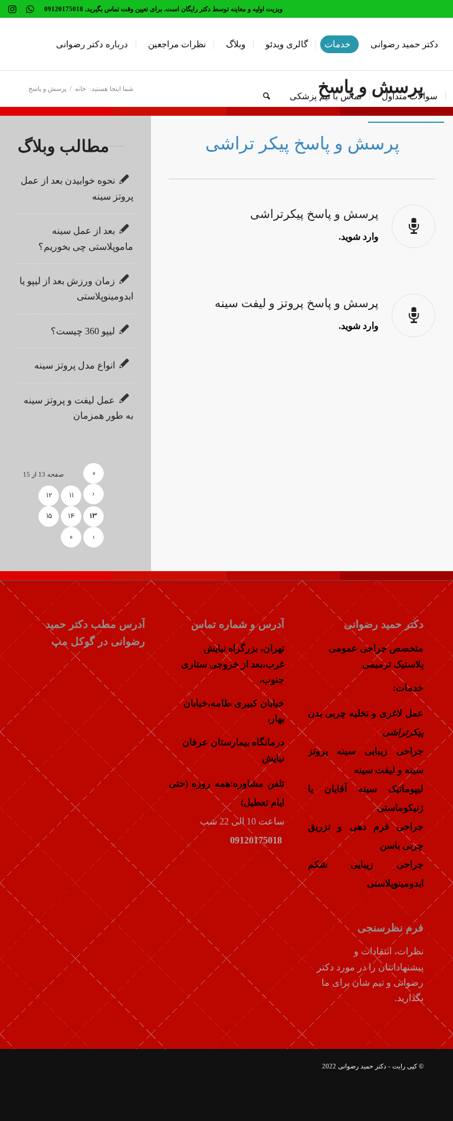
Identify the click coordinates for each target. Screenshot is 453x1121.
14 (71, 516)
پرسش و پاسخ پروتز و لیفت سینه (297, 302)
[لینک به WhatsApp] (30, 9)
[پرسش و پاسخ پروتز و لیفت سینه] (413, 315)
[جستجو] (266, 96)
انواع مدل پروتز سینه (74, 365)
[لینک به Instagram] (12, 9)
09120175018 (257, 840)
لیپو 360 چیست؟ (83, 331)
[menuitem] (400, 44)
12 (49, 496)
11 (71, 496)
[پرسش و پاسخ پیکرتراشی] (413, 226)
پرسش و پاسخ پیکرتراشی (314, 213)
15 (49, 516)
